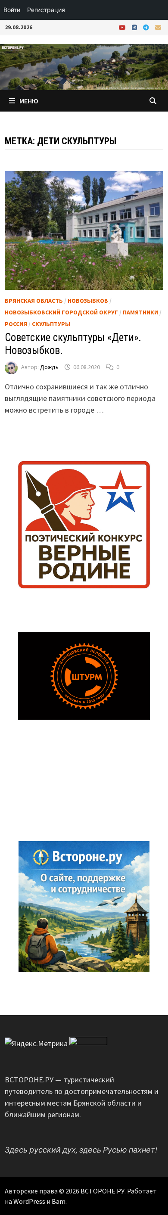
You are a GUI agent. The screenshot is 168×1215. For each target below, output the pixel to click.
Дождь (49, 367)
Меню (28, 100)
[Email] (158, 27)
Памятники (140, 312)
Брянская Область (34, 301)
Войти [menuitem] (11, 9)
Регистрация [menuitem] (46, 9)
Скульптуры (51, 324)
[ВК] (135, 27)
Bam (58, 1201)
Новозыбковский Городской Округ (61, 312)
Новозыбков (88, 301)
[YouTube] (123, 27)
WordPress (29, 1201)
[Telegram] (147, 27)
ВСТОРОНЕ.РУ (102, 1191)
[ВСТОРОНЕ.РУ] (84, 66)
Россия (16, 324)
